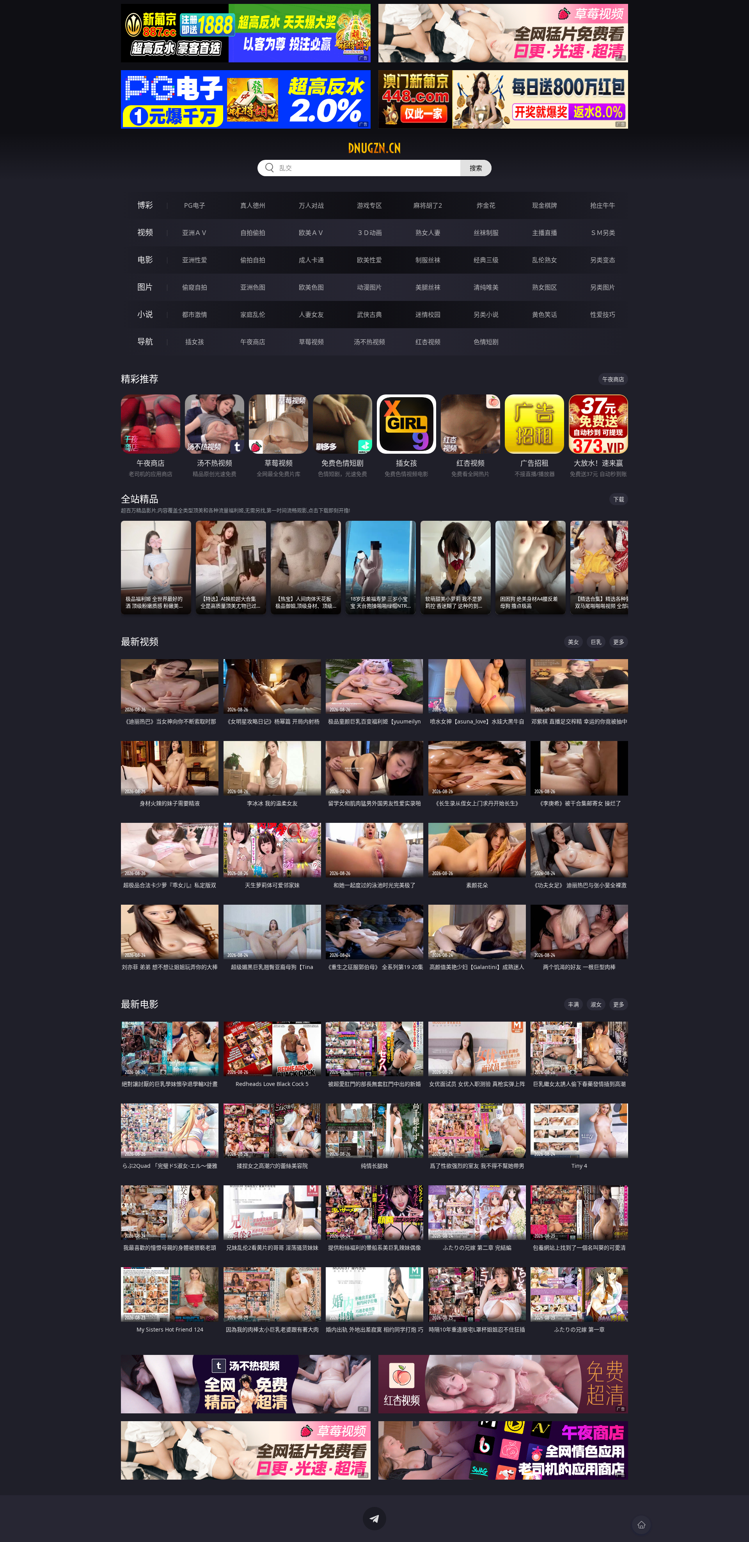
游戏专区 (369, 205)
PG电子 (194, 205)
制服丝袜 (427, 260)
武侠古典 (369, 314)
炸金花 (486, 205)
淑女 (596, 1004)
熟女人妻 (427, 232)
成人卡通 (311, 260)
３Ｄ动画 (369, 232)
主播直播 (544, 232)
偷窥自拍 (194, 287)
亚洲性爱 (194, 260)
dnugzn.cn (374, 148)
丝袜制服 (486, 232)
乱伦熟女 (544, 260)
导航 (145, 341)
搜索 (476, 168)
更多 (618, 641)
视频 (145, 232)
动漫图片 (369, 287)
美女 (573, 641)
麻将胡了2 (428, 205)
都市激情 (194, 314)
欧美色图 (311, 287)
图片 (145, 287)
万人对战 (311, 205)
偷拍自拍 (252, 260)
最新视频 (139, 641)
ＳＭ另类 (602, 232)
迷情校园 (427, 314)
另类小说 (486, 314)
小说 (145, 314)
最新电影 (139, 1003)
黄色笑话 (544, 314)
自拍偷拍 (252, 232)
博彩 (145, 205)
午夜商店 (252, 342)
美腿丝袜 (427, 287)
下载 (618, 499)
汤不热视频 (369, 342)
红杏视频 (427, 342)
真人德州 (252, 205)
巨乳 (596, 641)
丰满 (573, 1004)
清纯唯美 (486, 287)
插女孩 (194, 342)
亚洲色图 (252, 287)
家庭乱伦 (252, 314)
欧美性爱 (369, 260)
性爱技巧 (602, 314)
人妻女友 (311, 314)
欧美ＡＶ (311, 232)
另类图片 (602, 287)
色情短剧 (486, 342)
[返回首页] (641, 1524)
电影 (145, 260)
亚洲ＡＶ (194, 232)
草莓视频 (311, 342)
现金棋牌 (544, 205)
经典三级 (486, 260)
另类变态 (602, 260)
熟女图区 (544, 287)
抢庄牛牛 (602, 205)
